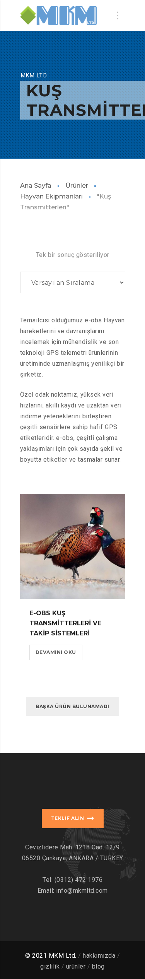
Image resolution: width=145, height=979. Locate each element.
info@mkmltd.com (82, 890)
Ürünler (76, 185)
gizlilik (50, 966)
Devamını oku (56, 652)
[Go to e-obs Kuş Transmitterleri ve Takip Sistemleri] (72, 546)
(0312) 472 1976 (79, 879)
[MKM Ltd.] (58, 15)
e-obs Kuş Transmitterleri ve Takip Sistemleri (65, 623)
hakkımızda (99, 955)
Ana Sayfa (35, 185)
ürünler (76, 966)
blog (98, 966)
